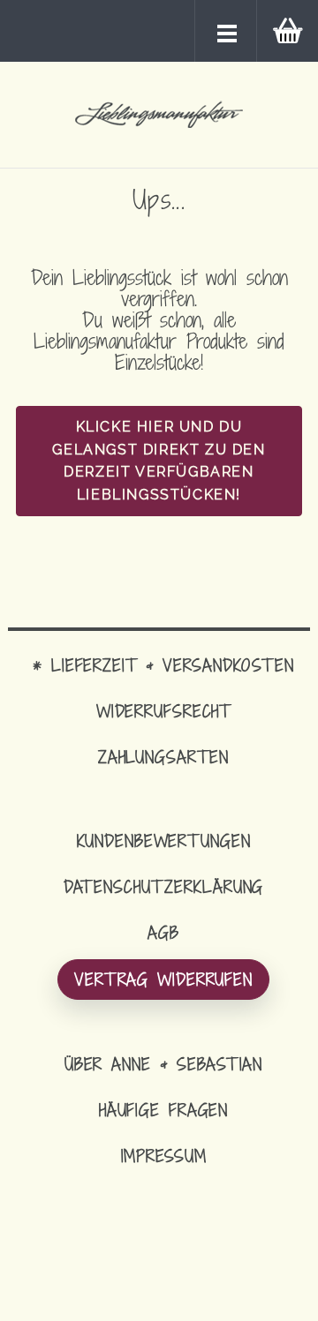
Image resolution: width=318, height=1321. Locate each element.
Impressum (164, 1155)
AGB (163, 932)
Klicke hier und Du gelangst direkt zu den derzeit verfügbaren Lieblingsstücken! (158, 460)
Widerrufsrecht (163, 711)
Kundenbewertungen (164, 840)
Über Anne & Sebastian (163, 1064)
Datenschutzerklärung (164, 886)
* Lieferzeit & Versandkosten (163, 665)
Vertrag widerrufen (163, 979)
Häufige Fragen (163, 1110)
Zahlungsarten (163, 757)
